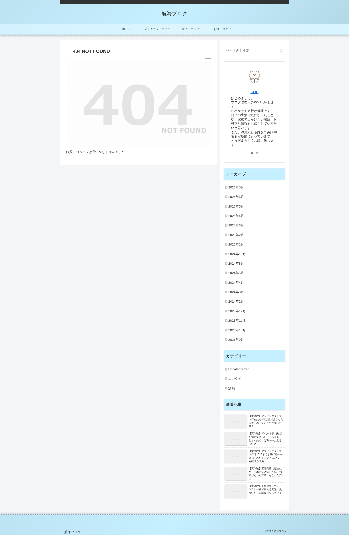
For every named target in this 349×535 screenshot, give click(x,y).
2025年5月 (236, 206)
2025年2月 (236, 235)
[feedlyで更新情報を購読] (252, 153)
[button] (281, 51)
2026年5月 (236, 187)
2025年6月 (236, 197)
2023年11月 (236, 320)
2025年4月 (236, 216)
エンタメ (234, 379)
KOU (254, 92)
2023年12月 (237, 311)
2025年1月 (236, 244)
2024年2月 (236, 301)
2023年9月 (236, 339)
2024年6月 (236, 273)
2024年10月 (237, 254)
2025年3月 (236, 225)
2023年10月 (237, 330)
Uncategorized (238, 369)
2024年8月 (236, 263)
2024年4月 (236, 282)
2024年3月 (236, 292)
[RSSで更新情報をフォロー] (257, 153)
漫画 (231, 388)
